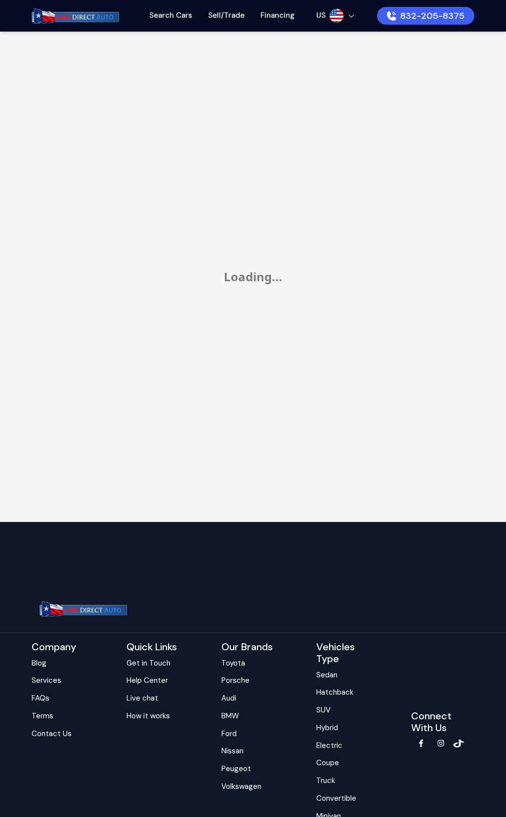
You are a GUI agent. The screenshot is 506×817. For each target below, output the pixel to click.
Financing (277, 15)
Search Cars (170, 15)
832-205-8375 (432, 16)
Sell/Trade (226, 15)
